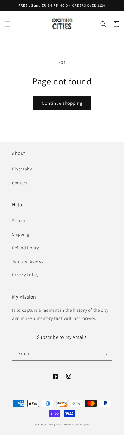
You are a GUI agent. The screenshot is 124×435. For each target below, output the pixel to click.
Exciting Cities (54, 424)
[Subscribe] (105, 354)
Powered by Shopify (76, 424)
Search (18, 220)
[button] (7, 24)
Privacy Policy (25, 274)
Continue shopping (62, 103)
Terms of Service (28, 261)
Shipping (20, 234)
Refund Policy (25, 247)
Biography (22, 169)
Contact (19, 182)
